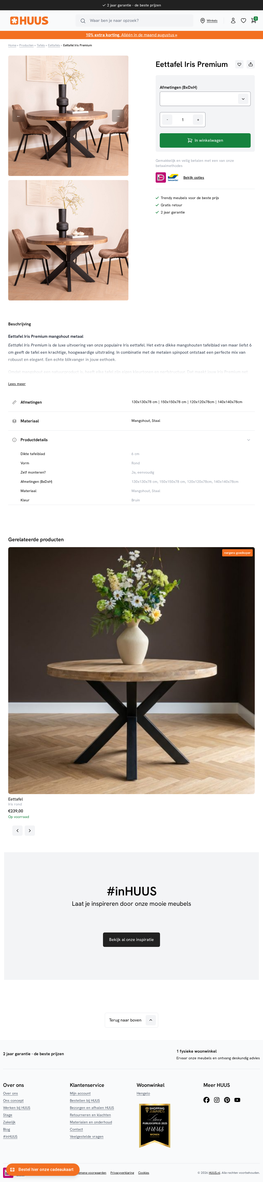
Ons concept (13, 1100)
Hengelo (143, 1093)
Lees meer (17, 383)
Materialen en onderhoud (91, 1122)
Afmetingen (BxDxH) (178, 87)
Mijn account (80, 1093)
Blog (6, 1129)
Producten (26, 45)
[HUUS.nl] (39, 20)
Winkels (212, 21)
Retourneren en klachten (90, 1115)
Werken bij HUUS (16, 1107)
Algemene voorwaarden (90, 1173)
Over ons (10, 1093)
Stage (7, 1115)
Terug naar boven (125, 1020)
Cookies (143, 1173)
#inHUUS (10, 1136)
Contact (76, 1129)
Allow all (206, 627)
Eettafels (54, 45)
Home (12, 45)
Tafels (41, 45)
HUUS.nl (214, 1173)
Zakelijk (9, 1122)
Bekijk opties (193, 177)
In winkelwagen (209, 140)
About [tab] (208, 566)
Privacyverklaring (122, 1173)
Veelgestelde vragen (87, 1136)
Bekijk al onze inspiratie (131, 939)
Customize (127, 627)
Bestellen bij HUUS (85, 1100)
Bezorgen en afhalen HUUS (92, 1107)
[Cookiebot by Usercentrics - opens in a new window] (220, 551)
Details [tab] (131, 566)
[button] (239, 64)
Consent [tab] (54, 566)
